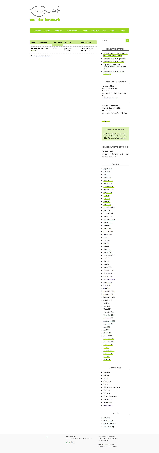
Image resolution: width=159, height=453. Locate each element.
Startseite (37, 31)
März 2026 (107, 178)
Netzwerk (106, 393)
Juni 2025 (106, 199)
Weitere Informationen (110, 98)
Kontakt (122, 31)
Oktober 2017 (108, 345)
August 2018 (107, 324)
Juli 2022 (106, 237)
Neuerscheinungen (110, 396)
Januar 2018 (107, 336)
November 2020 (108, 273)
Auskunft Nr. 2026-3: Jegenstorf (114, 59)
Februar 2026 (108, 181)
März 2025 (107, 205)
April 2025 (106, 202)
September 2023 (109, 219)
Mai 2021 (106, 261)
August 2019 (107, 300)
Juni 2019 (106, 306)
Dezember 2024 (108, 207)
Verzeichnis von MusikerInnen (41, 56)
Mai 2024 (106, 211)
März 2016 (107, 360)
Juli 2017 (106, 348)
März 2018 (107, 333)
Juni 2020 (106, 285)
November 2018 (108, 315)
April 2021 (106, 264)
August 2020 (107, 282)
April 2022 (106, 246)
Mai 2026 (106, 175)
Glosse (105, 384)
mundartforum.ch (45, 19)
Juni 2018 (106, 327)
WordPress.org (108, 427)
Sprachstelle (95, 31)
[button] (67, 443)
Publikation (107, 399)
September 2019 (109, 297)
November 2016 (108, 351)
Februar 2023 (108, 231)
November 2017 (108, 342)
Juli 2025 (106, 196)
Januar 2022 (107, 252)
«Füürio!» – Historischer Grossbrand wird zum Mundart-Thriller (115, 55)
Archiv (104, 31)
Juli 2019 (106, 303)
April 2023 (106, 225)
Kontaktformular (103, 440)
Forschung (107, 381)
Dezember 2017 (108, 339)
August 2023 (107, 222)
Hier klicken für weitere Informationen (115, 137)
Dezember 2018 (108, 312)
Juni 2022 (106, 240)
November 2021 (108, 255)
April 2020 (106, 288)
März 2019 (107, 309)
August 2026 (107, 169)
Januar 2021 (107, 267)
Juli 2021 (106, 258)
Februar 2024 (108, 213)
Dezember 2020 (108, 270)
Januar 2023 (107, 234)
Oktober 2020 (108, 276)
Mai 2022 (106, 243)
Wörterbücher (108, 405)
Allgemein (106, 372)
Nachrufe (106, 390)
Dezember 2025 (108, 187)
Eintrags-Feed (108, 421)
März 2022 (107, 249)
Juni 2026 (106, 172)
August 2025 (107, 193)
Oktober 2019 (108, 294)
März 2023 (107, 228)
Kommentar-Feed (109, 424)
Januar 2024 (107, 216)
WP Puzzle (114, 446)
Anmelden (106, 418)
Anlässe (106, 375)
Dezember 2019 (108, 291)
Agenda (85, 31)
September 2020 (109, 279)
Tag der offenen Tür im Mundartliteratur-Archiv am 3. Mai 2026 (115, 67)
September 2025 (109, 190)
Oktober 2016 (108, 354)
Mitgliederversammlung (111, 387)
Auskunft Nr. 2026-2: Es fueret (113, 62)
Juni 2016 (106, 357)
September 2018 (109, 321)
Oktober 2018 (108, 318)
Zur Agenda (106, 121)
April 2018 (106, 330)
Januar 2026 (107, 184)
